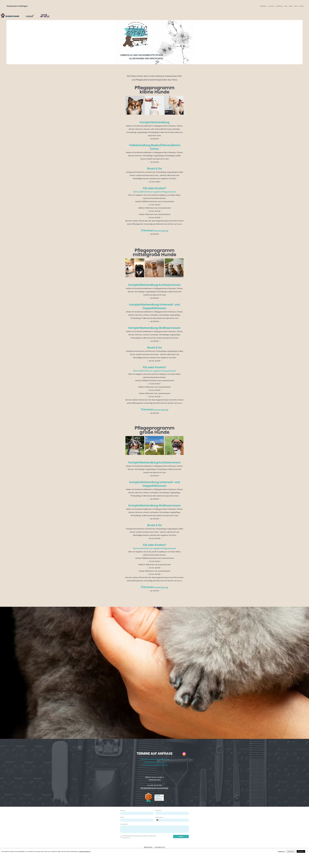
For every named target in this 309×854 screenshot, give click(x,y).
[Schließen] (307, 851)
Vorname (122, 810)
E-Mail (122, 817)
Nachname (158, 810)
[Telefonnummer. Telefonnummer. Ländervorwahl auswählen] (157, 820)
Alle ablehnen (290, 851)
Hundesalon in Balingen (17, 6)
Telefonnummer (159, 817)
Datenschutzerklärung (84, 851)
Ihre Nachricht (124, 824)
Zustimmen (301, 851)
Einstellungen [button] (281, 851)
